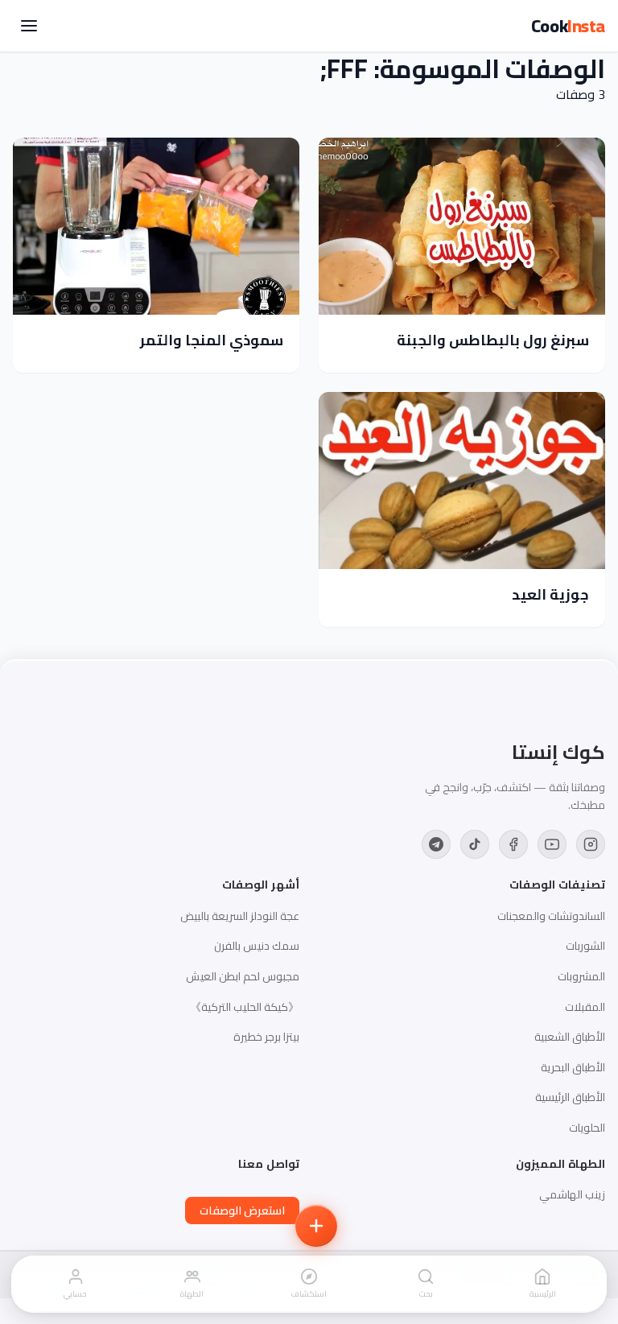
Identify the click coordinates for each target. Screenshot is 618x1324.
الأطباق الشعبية (569, 1036)
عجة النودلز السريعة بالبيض (239, 915)
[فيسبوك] (513, 844)
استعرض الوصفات (242, 1210)
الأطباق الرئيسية (570, 1097)
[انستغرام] (590, 844)
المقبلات (585, 1006)
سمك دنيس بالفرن (256, 945)
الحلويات (587, 1127)
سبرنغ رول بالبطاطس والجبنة (493, 340)
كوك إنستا (558, 752)
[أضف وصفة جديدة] (316, 1226)
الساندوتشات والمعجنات (551, 915)
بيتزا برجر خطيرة (266, 1036)
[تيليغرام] (436, 844)
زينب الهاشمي (572, 1194)
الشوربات (585, 945)
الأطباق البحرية (573, 1067)
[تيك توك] (474, 844)
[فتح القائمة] (29, 26)
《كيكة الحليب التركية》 (244, 1006)
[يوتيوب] (552, 844)
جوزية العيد (550, 594)
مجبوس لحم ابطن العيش (242, 976)
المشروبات (581, 976)
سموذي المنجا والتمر (211, 340)
